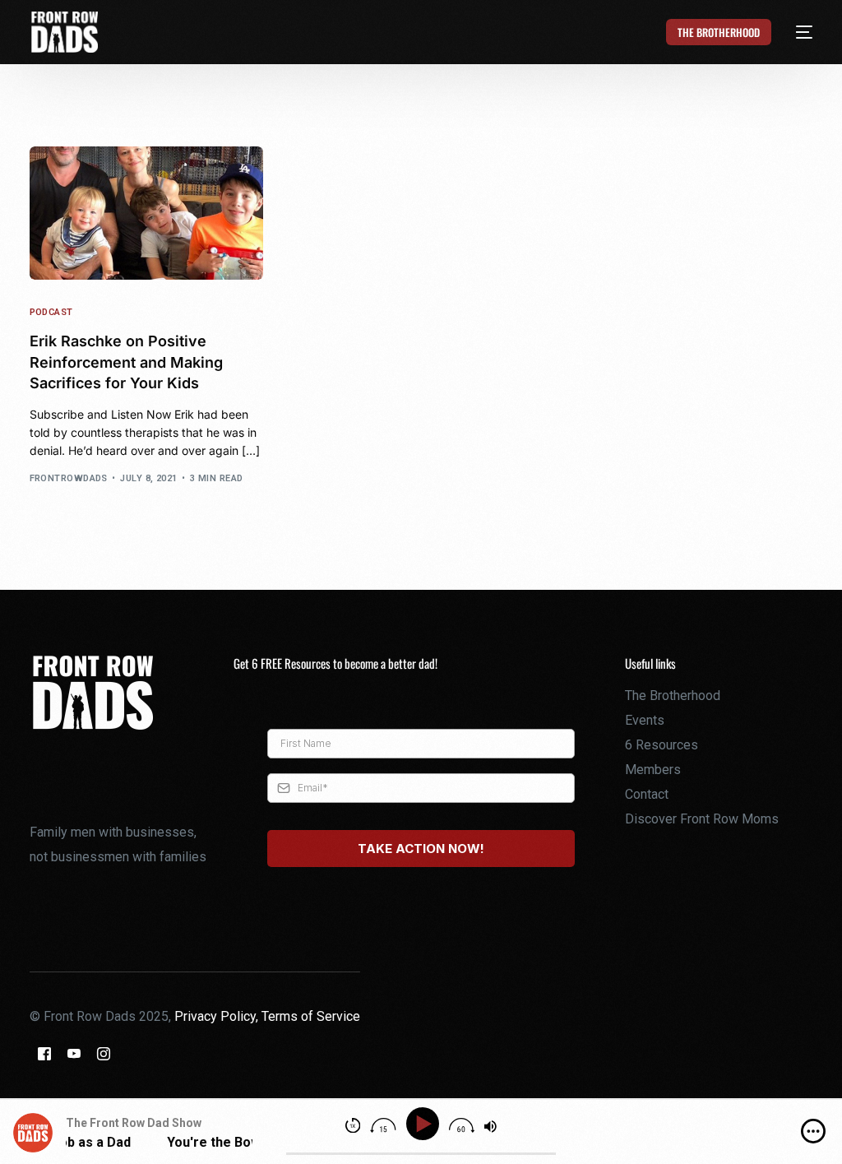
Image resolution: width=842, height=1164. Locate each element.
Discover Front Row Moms (702, 819)
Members (653, 769)
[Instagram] (103, 1052)
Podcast (51, 312)
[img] (813, 1131)
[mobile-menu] (795, 32)
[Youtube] (74, 1052)
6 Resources (661, 745)
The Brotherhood (672, 695)
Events (644, 720)
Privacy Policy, (217, 1016)
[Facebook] (44, 1052)
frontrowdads (69, 478)
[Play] (425, 1124)
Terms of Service (310, 1016)
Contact (647, 794)
